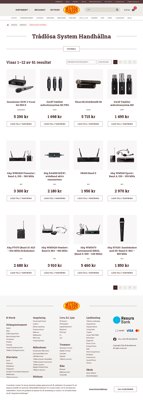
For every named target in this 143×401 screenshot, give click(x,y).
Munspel (62, 369)
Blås (102, 18)
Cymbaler (63, 353)
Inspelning (50, 18)
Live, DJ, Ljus (83, 18)
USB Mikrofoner (38, 356)
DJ (60, 335)
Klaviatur (40, 18)
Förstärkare (10, 339)
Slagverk (62, 356)
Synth (8, 360)
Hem (7, 25)
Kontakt (75, 1)
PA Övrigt (63, 332)
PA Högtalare (64, 324)
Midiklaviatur (10, 374)
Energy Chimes (91, 346)
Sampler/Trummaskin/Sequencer (17, 372)
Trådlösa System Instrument (42, 362)
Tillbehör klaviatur (12, 377)
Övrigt (110, 18)
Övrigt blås (63, 375)
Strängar (9, 345)
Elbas (8, 331)
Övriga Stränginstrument (14, 347)
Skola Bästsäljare (92, 376)
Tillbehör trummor (66, 359)
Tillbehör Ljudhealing (93, 321)
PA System (63, 321)
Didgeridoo (89, 340)
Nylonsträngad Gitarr (13, 336)
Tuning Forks (90, 329)
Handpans (89, 354)
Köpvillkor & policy (95, 1)
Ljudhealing (119, 18)
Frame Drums (90, 357)
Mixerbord (63, 329)
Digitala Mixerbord (66, 327)
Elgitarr (8, 328)
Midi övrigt (36, 338)
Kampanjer (58, 1)
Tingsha (89, 332)
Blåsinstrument (65, 372)
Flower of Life (90, 343)
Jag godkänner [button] (125, 389)
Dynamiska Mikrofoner (40, 353)
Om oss (84, 1)
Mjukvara (36, 332)
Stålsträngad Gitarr (12, 333)
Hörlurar (72, 18)
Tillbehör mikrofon (39, 370)
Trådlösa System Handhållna (42, 359)
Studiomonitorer (38, 329)
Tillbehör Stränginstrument (15, 350)
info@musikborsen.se (133, 1)
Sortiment (22, 10)
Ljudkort (35, 324)
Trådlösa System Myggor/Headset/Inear (40, 366)
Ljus (61, 338)
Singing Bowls (91, 324)
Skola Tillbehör (91, 373)
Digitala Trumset (65, 351)
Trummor (94, 18)
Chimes (88, 363)
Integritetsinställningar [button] (98, 389)
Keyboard (9, 363)
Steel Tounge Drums (93, 352)
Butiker (55, 10)
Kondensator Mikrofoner (41, 351)
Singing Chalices (91, 327)
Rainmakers (90, 338)
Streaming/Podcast (39, 321)
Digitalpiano (10, 366)
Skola (67, 1)
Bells (88, 349)
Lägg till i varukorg (21, 124)
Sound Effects (91, 360)
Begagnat (40, 10)
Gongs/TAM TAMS (92, 335)
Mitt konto (108, 1)
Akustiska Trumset (66, 348)
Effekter (9, 342)
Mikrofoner (61, 18)
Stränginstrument (26, 18)
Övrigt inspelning (38, 340)
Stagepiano (10, 369)
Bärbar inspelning (38, 327)
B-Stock (14, 18)
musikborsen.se (119, 1)
